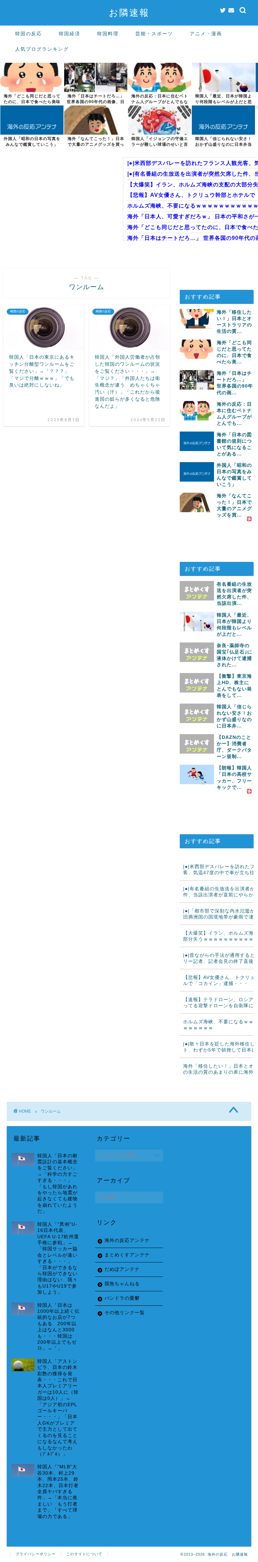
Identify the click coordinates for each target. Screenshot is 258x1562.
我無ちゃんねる (122, 1283)
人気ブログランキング (42, 49)
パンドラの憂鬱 (122, 1298)
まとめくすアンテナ (127, 1254)
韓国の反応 (28, 34)
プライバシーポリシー (35, 1554)
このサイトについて (84, 1554)
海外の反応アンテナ (127, 1240)
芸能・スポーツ (154, 34)
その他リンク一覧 (124, 1312)
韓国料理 (108, 34)
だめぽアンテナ (122, 1269)
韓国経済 (69, 34)
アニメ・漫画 (206, 34)
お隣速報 (129, 12)
